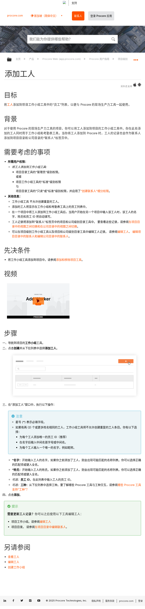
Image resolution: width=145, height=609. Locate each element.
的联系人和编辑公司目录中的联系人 (46, 236)
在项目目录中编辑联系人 (50, 527)
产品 (32, 58)
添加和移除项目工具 (69, 260)
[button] (113, 38)
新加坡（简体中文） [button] (45, 15)
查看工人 (13, 557)
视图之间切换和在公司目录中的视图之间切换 (48, 226)
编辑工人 (123, 231)
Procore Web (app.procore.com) (61, 58)
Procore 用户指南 (99, 58)
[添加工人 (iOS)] (134, 85)
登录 (140, 601)
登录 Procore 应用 (101, 15)
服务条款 (109, 601)
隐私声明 (96, 601)
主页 (18, 58)
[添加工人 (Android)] (139, 85)
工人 (10, 104)
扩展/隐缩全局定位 (135, 58)
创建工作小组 (16, 567)
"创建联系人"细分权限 (95, 191)
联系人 (78, 15)
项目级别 (123, 58)
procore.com (15, 15)
